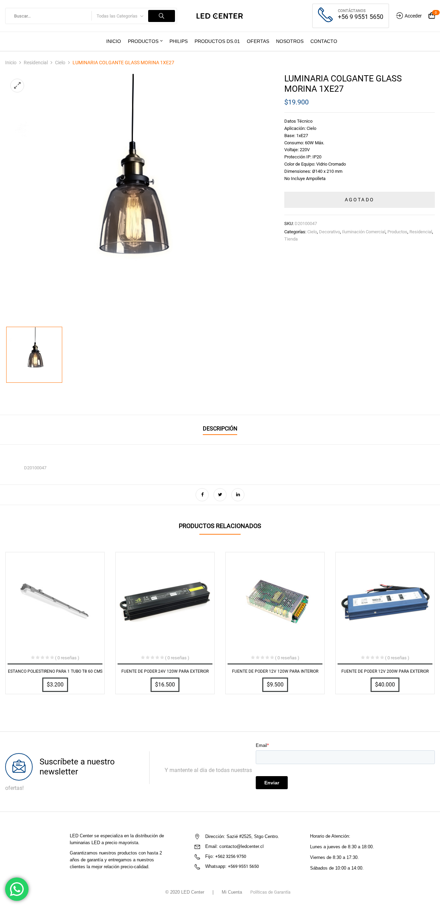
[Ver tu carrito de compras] (432, 16)
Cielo (60, 62)
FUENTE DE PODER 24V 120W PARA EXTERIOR (165, 671)
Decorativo (329, 231)
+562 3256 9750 (230, 856)
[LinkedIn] (237, 494)
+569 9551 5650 (243, 866)
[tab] (220, 429)
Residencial (36, 62)
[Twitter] (220, 494)
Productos (397, 231)
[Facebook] (202, 494)
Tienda (291, 239)
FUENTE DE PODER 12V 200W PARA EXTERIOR (385, 671)
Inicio (10, 62)
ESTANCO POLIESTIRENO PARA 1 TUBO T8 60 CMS (55, 671)
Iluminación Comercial (363, 231)
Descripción (220, 428)
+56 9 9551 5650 (360, 16)
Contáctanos (352, 11)
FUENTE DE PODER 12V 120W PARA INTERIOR (275, 671)
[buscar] (161, 16)
